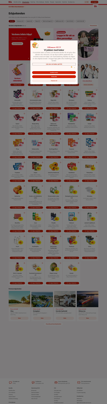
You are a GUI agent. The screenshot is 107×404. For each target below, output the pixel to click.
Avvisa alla (54, 76)
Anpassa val (54, 80)
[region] (54, 62)
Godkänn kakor (54, 72)
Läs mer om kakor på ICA (54, 64)
